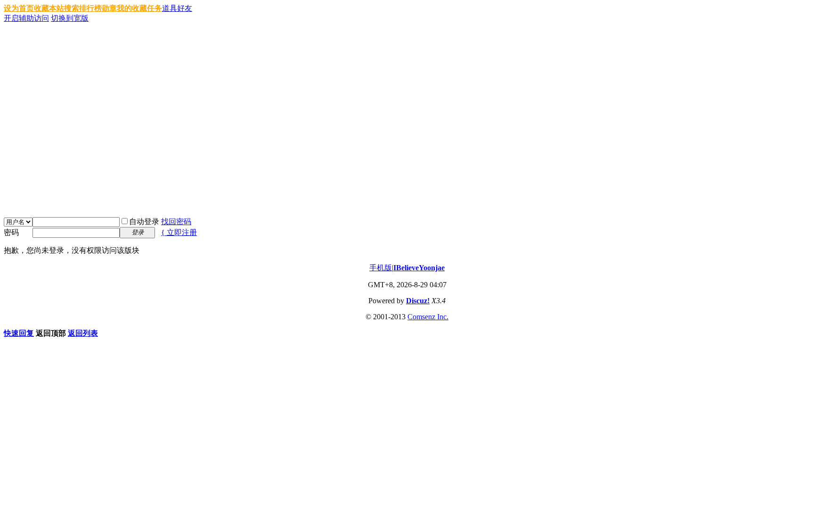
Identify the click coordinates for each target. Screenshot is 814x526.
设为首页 (19, 8)
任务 (154, 8)
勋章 (109, 8)
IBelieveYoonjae (419, 268)
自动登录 (144, 222)
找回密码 (176, 222)
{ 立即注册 (179, 232)
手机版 (380, 268)
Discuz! (418, 301)
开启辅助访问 (26, 18)
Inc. (442, 317)
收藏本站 (49, 8)
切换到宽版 (70, 18)
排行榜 (90, 8)
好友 (184, 8)
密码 (11, 232)
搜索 (71, 8)
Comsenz (422, 317)
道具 (169, 8)
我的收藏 (132, 8)
